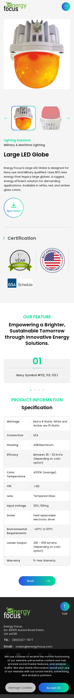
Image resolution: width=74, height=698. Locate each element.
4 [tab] (43, 390)
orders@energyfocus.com (34, 646)
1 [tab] (30, 390)
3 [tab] (39, 390)
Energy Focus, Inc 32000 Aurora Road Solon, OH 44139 (24, 630)
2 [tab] (34, 390)
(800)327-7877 (22, 640)
